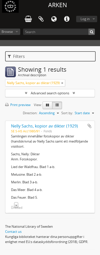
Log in (85, 19)
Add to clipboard (89, 126)
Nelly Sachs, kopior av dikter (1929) (44, 126)
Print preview (20, 105)
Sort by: (67, 113)
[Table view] (57, 105)
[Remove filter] (62, 82)
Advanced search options (50, 93)
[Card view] (47, 105)
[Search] (91, 32)
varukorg (28, 19)
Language (53, 19)
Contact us (13, 231)
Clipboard (41, 19)
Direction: (30, 113)
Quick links (66, 19)
